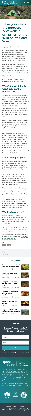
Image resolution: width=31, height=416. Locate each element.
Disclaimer (8, 406)
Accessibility (22, 406)
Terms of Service (20, 352)
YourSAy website (10, 231)
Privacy (15, 406)
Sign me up (15, 348)
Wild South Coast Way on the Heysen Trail (14, 75)
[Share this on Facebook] (6, 245)
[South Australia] (7, 395)
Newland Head (6, 70)
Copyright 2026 (25, 410)
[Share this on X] (3, 245)
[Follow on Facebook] (18, 47)
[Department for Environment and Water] (15, 395)
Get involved (5, 254)
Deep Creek (17, 68)
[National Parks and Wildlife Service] (24, 395)
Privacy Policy (10, 352)
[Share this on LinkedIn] (9, 245)
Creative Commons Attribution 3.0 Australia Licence (15, 409)
